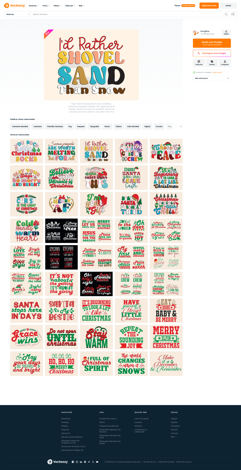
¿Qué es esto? (217, 72)
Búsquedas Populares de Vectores (110, 430)
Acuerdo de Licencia (108, 418)
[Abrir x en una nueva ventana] (93, 462)
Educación (65, 433)
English (174, 418)
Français (174, 433)
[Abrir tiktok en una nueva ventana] (89, 462)
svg (70, 126)
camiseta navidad (20, 126)
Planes (177, 5)
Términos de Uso (149, 462)
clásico (119, 126)
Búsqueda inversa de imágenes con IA (70, 441)
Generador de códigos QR (72, 450)
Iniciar (228, 5)
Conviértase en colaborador (140, 430)
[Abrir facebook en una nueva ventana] (73, 462)
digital (147, 126)
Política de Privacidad (166, 462)
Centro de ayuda (141, 418)
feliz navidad (133, 126)
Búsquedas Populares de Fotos (110, 436)
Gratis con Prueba (212, 43)
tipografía (94, 126)
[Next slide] (179, 126)
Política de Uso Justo (184, 462)
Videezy (64, 426)
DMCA (102, 422)
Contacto (138, 422)
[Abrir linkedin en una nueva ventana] (81, 462)
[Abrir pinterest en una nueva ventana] (85, 462)
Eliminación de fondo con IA (73, 446)
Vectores (32, 5)
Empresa (65, 429)
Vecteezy (65, 422)
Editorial (69, 5)
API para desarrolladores (71, 437)
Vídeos (56, 5)
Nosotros (138, 426)
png (170, 126)
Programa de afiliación (109, 426)
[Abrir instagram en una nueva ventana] (77, 462)
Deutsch (174, 429)
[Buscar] (226, 14)
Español (174, 422)
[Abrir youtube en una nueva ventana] (97, 462)
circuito (159, 126)
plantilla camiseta (55, 126)
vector (107, 126)
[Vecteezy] (14, 5)
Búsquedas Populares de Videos (110, 442)
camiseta (38, 126)
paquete (80, 126)
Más (80, 5)
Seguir (226, 34)
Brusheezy (65, 418)
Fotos (45, 5)
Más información (201, 78)
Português (175, 426)
